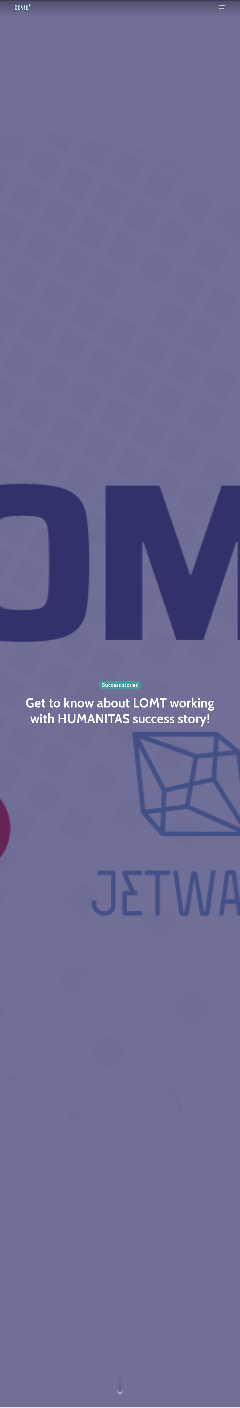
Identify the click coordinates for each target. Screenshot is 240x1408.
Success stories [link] (120, 685)
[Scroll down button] (120, 1394)
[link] (22, 7)
